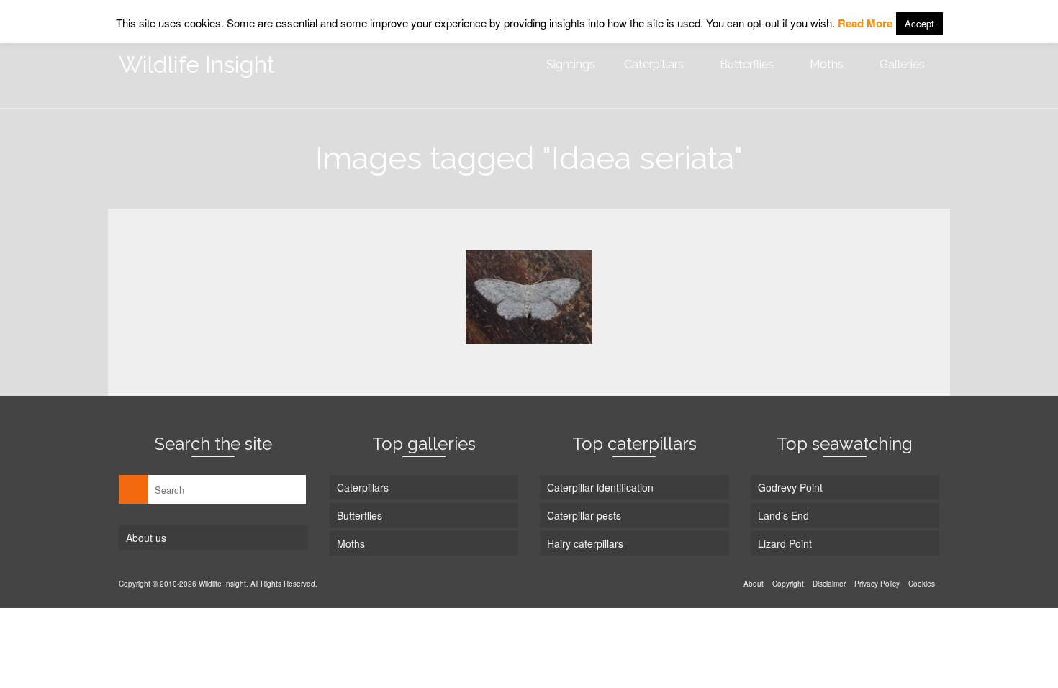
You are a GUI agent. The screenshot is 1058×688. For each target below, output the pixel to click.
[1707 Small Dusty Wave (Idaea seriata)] (529, 297)
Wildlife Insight (197, 64)
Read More (865, 23)
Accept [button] (919, 23)
